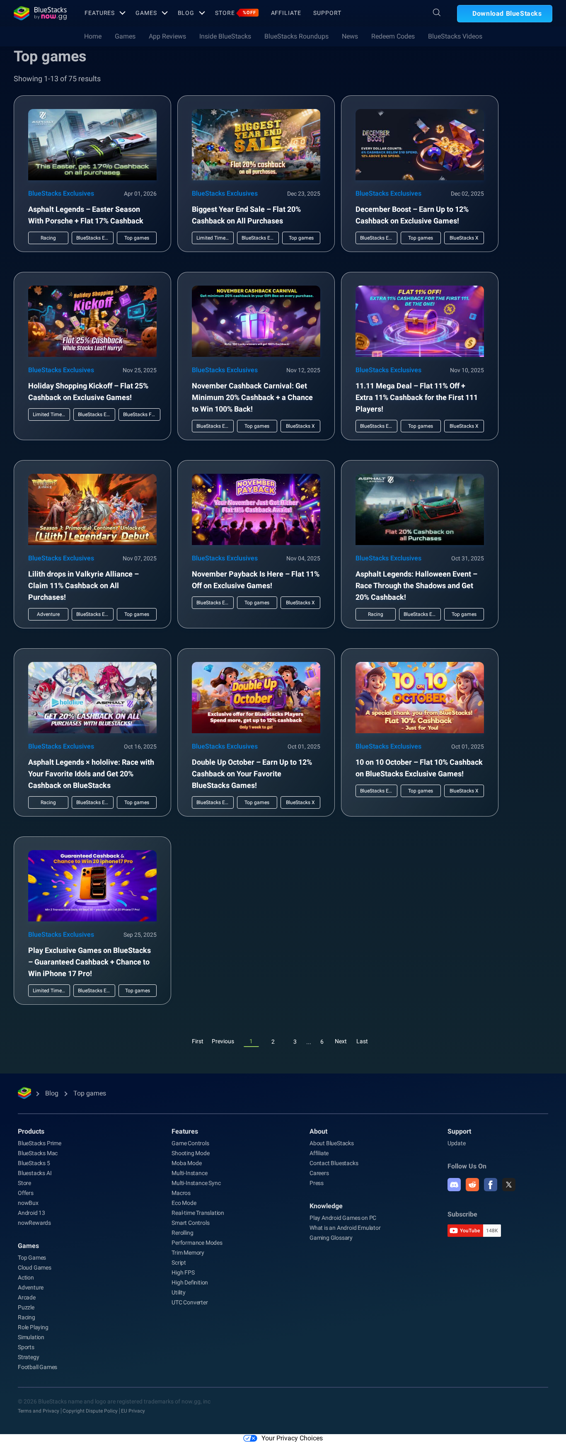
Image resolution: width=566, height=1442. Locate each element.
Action (26, 1277)
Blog (186, 13)
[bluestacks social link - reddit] (472, 1184)
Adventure (31, 1287)
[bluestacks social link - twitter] (508, 1184)
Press (317, 1183)
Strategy (28, 1357)
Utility (179, 1292)
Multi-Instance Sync (196, 1183)
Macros (181, 1193)
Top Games (32, 1257)
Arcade (27, 1297)
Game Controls (190, 1143)
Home (93, 36)
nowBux (28, 1203)
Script (179, 1262)
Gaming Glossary (331, 1237)
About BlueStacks (332, 1143)
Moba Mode (186, 1163)
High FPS (183, 1272)
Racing (26, 1317)
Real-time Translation (198, 1212)
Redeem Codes (393, 36)
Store (235, 13)
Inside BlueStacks (225, 36)
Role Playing (33, 1327)
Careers (319, 1173)
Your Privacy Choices (292, 1438)
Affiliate (286, 13)
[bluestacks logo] (40, 13)
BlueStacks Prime (39, 1143)
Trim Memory (188, 1252)
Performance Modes (197, 1242)
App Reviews (167, 36)
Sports (26, 1347)
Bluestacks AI (34, 1173)
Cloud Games (34, 1267)
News (350, 36)
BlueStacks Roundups (296, 36)
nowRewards (34, 1222)
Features (100, 13)
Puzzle (26, 1307)
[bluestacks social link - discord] (454, 1184)
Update (456, 1143)
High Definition (190, 1282)
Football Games (37, 1367)
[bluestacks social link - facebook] (490, 1184)
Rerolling (182, 1232)
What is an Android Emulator (345, 1227)
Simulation (31, 1337)
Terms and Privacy (38, 1411)
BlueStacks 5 (34, 1163)
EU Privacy (133, 1411)
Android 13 (31, 1212)
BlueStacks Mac (38, 1153)
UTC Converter (190, 1302)
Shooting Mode (190, 1153)
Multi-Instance (189, 1173)
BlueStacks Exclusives (61, 193)
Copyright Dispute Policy (90, 1411)
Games (146, 13)
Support (327, 13)
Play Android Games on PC (343, 1217)
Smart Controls (190, 1222)
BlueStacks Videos (455, 36)
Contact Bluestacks (334, 1163)
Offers (26, 1193)
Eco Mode (184, 1203)
